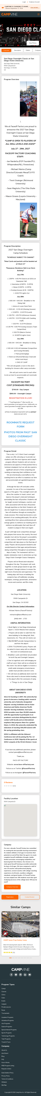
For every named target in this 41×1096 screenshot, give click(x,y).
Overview (6, 50)
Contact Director (29, 897)
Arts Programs (5, 1023)
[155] (37, 913)
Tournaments (5, 1013)
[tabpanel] (20, 933)
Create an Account (34, 2)
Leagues (3, 1004)
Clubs (3, 998)
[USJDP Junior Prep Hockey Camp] (20, 924)
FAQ (2, 1059)
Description (17, 50)
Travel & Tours (5, 1042)
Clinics (3, 995)
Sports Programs (6, 1033)
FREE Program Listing (7, 1066)
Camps (3, 989)
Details (28, 50)
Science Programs (6, 1027)
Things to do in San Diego (22, 682)
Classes (3, 992)
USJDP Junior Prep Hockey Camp (15, 940)
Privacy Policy (5, 1076)
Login (24, 2)
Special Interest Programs (9, 1030)
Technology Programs (8, 1036)
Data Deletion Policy (7, 1073)
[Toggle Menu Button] (39, 14)
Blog (2, 1056)
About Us (4, 1050)
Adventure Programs (7, 1020)
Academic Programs (7, 1017)
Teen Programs (6, 1039)
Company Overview (12, 887)
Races (3, 1010)
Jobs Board (4, 1053)
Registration (10, 897)
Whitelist (4, 1082)
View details (35, 7)
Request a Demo (6, 1069)
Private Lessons (6, 1007)
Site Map (4, 1085)
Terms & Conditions (7, 1079)
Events (3, 1001)
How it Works (5, 1062)
